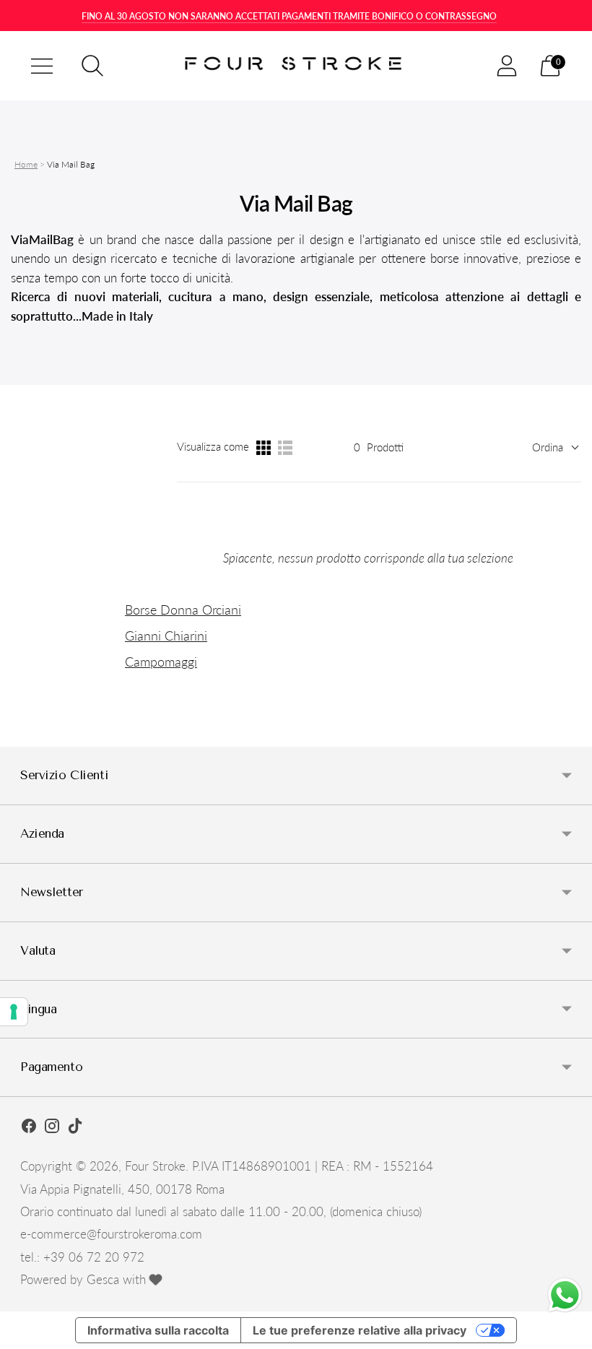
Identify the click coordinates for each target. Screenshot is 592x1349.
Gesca (103, 1279)
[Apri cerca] (92, 65)
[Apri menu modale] (42, 65)
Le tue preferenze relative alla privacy (359, 1330)
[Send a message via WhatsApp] (565, 1295)
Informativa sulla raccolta (158, 1330)
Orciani (221, 609)
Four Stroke (155, 1166)
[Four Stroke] (296, 66)
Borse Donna (163, 609)
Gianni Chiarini (166, 635)
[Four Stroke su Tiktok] (75, 1128)
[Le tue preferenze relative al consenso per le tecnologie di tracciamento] (13, 1011)
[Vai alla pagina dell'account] (507, 65)
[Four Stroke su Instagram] (52, 1128)
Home (26, 164)
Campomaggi (161, 661)
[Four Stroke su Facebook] (29, 1128)
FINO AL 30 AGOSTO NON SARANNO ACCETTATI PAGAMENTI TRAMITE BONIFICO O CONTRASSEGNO (289, 16)
